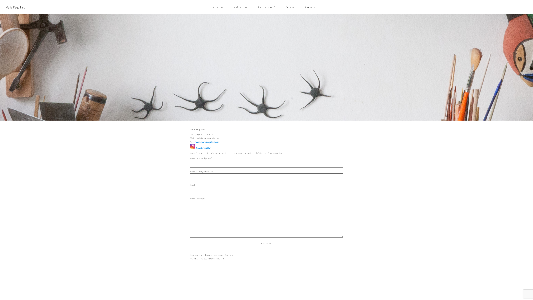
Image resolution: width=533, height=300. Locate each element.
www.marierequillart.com (207, 142)
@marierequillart (203, 148)
